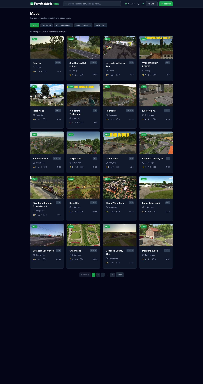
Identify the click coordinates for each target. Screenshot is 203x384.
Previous (85, 275)
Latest (34, 25)
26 (112, 275)
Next (120, 275)
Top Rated (46, 25)
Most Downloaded (63, 25)
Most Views (100, 25)
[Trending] (143, 4)
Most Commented (83, 25)
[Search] (138, 4)
